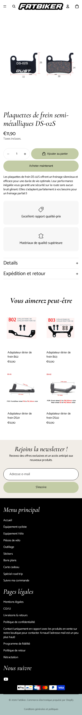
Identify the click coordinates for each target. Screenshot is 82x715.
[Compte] (67, 6)
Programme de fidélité (16, 643)
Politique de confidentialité (19, 622)
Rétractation (10, 657)
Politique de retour (14, 650)
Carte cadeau (11, 567)
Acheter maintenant (41, 166)
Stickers (8, 553)
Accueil (7, 520)
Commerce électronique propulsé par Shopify (50, 700)
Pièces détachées (63, 17)
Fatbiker (21, 700)
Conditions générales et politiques (41, 709)
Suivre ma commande (16, 580)
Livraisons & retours (15, 615)
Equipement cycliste (14, 17)
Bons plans (9, 560)
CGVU (7, 608)
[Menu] (5, 6)
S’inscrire (41, 487)
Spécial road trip (13, 573)
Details (10, 263)
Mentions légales (13, 602)
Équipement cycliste (15, 527)
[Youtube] (5, 679)
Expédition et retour (24, 274)
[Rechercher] (14, 6)
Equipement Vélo (40, 17)
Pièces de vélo (11, 540)
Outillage (8, 547)
